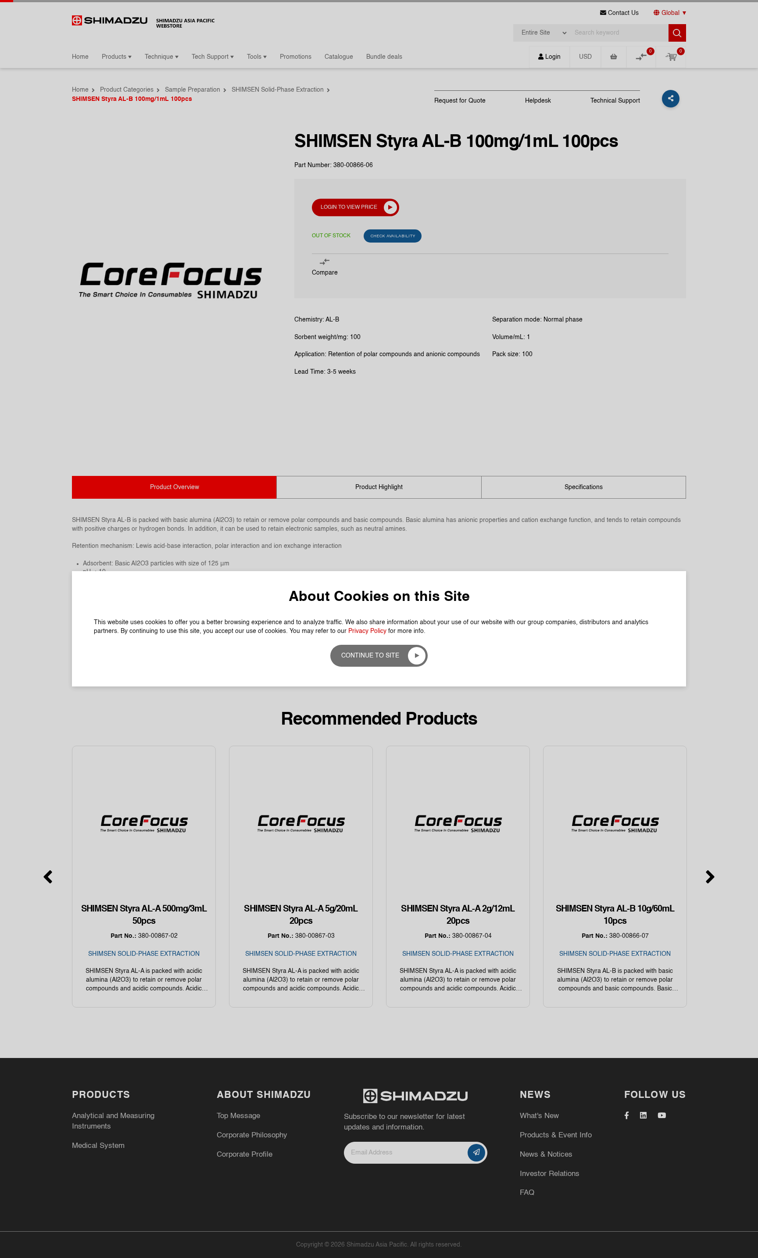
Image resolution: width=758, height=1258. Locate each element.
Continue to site (370, 656)
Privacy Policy (367, 631)
